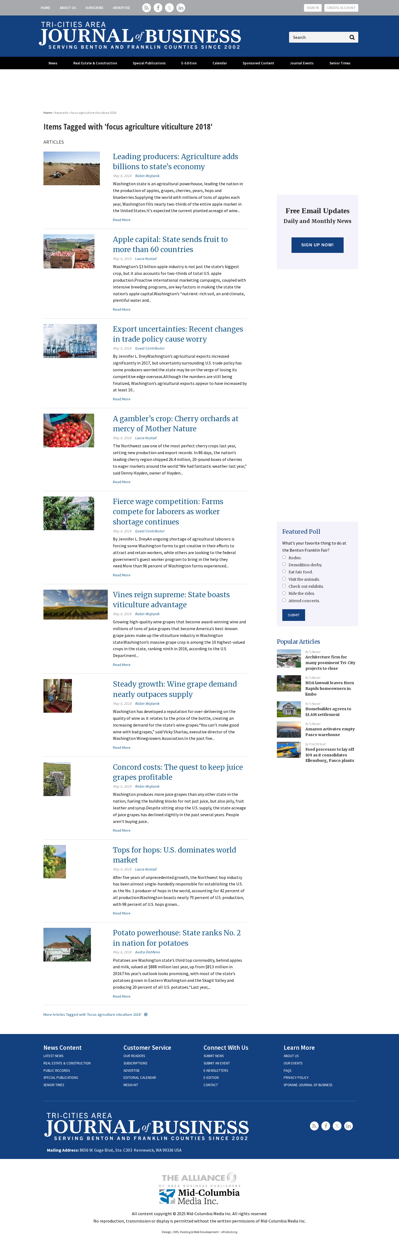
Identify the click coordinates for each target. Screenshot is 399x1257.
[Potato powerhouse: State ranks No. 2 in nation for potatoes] (67, 944)
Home (45, 7)
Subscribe (94, 7)
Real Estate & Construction (95, 63)
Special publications (60, 1077)
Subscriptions (135, 1063)
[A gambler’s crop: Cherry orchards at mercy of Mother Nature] (68, 430)
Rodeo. (295, 557)
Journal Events (302, 63)
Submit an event (217, 1063)
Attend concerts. (304, 600)
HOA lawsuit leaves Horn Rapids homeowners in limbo (329, 688)
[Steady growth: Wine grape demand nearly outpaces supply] (57, 695)
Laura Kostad (145, 258)
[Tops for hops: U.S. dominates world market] (54, 861)
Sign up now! (317, 245)
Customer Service (147, 1047)
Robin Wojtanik (147, 175)
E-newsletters (216, 1070)
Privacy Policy (296, 1077)
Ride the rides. (302, 593)
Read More (122, 219)
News (53, 63)
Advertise (121, 7)
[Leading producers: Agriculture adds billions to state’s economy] (71, 168)
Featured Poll (301, 531)
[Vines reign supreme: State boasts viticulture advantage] (75, 604)
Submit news (214, 1056)
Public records (56, 1070)
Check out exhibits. (306, 586)
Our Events (293, 1063)
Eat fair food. (301, 572)
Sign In (313, 7)
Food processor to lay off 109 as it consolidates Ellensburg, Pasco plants (329, 755)
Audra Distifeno (147, 952)
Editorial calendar (139, 1077)
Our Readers (134, 1056)
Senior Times (340, 63)
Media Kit (130, 1085)
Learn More (299, 1047)
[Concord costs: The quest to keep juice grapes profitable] (57, 778)
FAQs (287, 1070)
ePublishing (229, 1232)
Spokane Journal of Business (308, 1085)
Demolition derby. (305, 564)
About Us (68, 7)
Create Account (341, 7)
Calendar (220, 63)
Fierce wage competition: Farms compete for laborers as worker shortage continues (168, 511)
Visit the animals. (304, 579)
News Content (62, 1047)
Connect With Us (226, 1047)
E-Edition (189, 63)
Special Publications (149, 63)
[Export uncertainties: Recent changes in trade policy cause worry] (70, 340)
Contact (211, 1085)
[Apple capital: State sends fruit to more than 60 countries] (68, 250)
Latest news (53, 1056)
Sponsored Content (258, 63)
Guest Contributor (149, 348)
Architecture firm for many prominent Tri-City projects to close (330, 663)
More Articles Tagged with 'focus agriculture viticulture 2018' (92, 1014)
